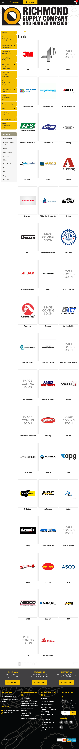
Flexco (5, 168)
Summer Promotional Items (6, 125)
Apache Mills (28, 472)
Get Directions (12, 682)
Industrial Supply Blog (29, 718)
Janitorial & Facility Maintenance (6, 66)
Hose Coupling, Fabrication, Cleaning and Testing (48, 709)
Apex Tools (48, 472)
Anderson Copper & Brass (28, 436)
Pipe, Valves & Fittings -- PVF (6, 90)
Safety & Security (7, 104)
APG (68, 472)
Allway (48, 289)
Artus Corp (48, 582)
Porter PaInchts (7, 164)
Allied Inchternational (48, 253)
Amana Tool (27, 326)
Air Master (27, 180)
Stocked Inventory (47, 701)
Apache (68, 436)
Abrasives (5, 32)
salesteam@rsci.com (11, 710)
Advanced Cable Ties (68, 106)
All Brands (26, 31)
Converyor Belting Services (47, 723)
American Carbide (68, 326)
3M (28, 70)
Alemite (68, 180)
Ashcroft (48, 619)
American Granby (27, 363)
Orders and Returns (8, 696)
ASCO (68, 582)
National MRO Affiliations (26, 714)
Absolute (68, 70)
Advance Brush (48, 106)
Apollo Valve (28, 509)
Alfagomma (27, 216)
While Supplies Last (6, 114)
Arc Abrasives (48, 509)
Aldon (48, 180)
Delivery (44, 698)
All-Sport (68, 216)
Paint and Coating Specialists (47, 729)
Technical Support (47, 704)
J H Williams (6, 156)
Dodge (5, 148)
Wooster (5, 172)
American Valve (28, 399)
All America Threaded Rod (48, 216)
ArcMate (68, 509)
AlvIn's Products (68, 289)
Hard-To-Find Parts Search (47, 715)
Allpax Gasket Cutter (27, 289)
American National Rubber (68, 363)
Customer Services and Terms (9, 700)
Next (75, 664)
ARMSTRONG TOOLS (48, 546)
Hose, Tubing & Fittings (6, 59)
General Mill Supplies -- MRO (7, 52)
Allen (27, 253)
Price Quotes (45, 719)
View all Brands (7, 180)
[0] (74, 2)
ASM (68, 619)
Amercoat (48, 326)
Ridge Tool (6, 176)
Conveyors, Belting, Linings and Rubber (7, 39)
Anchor (68, 399)
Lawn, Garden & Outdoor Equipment (7, 74)
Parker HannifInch (8, 138)
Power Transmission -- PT (7, 97)
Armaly (28, 546)
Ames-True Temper (48, 399)
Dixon (5, 160)
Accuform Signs (7, 152)
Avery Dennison (48, 656)
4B (48, 70)
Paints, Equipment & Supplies (6, 83)
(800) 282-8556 (8, 713)
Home (19, 31)
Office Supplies (6, 119)
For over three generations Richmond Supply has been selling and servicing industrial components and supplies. (29, 704)
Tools (3, 108)
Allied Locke (68, 253)
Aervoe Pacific (48, 143)
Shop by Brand (6, 134)
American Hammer (48, 363)
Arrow (28, 582)
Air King (68, 143)
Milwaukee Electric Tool (8, 143)
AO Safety (48, 436)
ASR (28, 656)
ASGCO (28, 619)
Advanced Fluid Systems (27, 143)
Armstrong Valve (68, 546)
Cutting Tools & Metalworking (7, 46)
